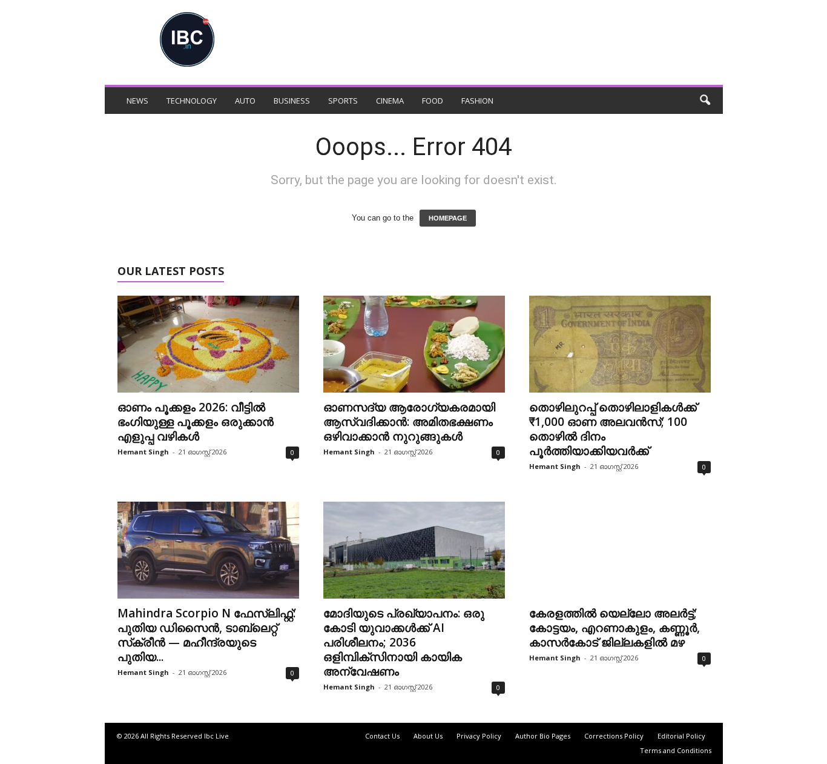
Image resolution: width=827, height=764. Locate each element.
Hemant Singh (143, 451)
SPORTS (343, 100)
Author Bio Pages (542, 735)
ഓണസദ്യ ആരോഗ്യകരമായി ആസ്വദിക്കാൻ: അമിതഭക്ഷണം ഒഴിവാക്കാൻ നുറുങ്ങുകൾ (409, 421)
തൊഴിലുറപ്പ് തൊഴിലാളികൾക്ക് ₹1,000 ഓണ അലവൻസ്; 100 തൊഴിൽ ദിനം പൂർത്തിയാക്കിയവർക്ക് (613, 429)
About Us (428, 735)
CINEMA (390, 100)
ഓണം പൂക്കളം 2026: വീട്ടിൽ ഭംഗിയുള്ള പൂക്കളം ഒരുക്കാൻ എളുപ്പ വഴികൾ (195, 421)
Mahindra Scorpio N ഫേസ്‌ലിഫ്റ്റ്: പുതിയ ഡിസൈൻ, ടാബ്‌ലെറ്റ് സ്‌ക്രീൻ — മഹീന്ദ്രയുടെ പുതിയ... (206, 635)
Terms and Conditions (675, 750)
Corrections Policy (614, 735)
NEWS (137, 100)
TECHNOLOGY (191, 100)
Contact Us (382, 735)
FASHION (477, 100)
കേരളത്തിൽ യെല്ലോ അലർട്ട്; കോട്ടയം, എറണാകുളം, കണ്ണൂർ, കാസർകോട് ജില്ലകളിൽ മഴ (614, 627)
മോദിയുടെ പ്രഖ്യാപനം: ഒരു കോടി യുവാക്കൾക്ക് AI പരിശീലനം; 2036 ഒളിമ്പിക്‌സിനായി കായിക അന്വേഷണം (403, 642)
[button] (704, 100)
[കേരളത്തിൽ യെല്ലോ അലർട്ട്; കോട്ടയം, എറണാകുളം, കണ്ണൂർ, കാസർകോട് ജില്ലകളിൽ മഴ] (620, 550)
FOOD (432, 100)
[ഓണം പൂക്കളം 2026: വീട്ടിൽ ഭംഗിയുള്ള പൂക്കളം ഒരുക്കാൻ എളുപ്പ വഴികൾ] (208, 344)
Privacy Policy (478, 735)
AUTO (245, 100)
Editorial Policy (681, 735)
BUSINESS (292, 100)
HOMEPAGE (448, 218)
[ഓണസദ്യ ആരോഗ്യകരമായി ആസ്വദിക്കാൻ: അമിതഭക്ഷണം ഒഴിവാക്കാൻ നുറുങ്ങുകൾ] (414, 344)
